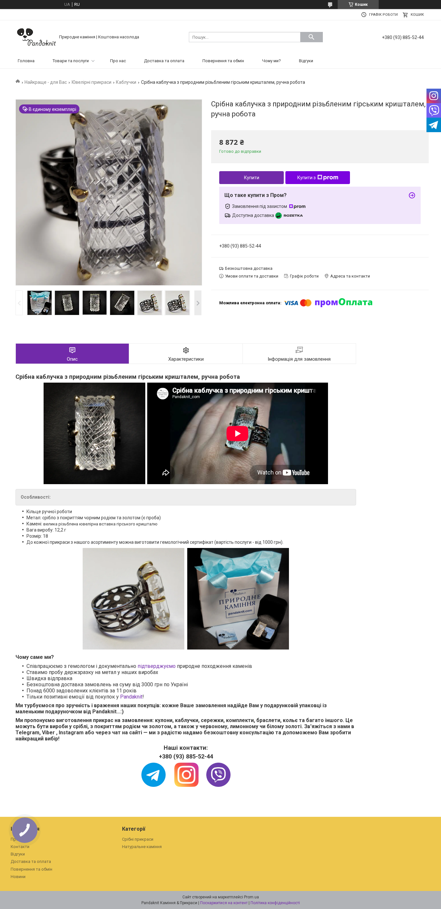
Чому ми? (271, 60)
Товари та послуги (71, 60)
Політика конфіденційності (275, 903)
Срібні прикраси (137, 839)
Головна (26, 60)
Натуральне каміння (142, 846)
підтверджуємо (157, 666)
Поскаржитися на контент (224, 903)
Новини (18, 876)
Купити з (306, 177)
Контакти (20, 846)
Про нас (118, 60)
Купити (251, 177)
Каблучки (126, 82)
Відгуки (306, 60)
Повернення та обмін (223, 60)
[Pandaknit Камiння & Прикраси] (36, 36)
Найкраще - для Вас (46, 82)
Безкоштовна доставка (248, 268)
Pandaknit (131, 697)
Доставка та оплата (164, 60)
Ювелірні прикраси (91, 82)
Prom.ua (251, 897)
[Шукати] (311, 37)
